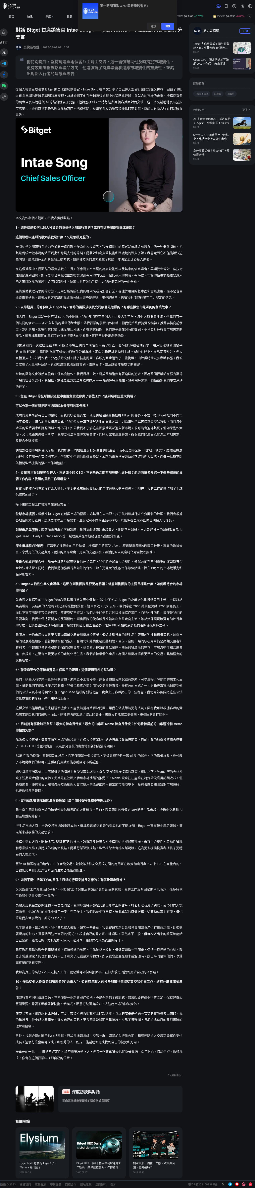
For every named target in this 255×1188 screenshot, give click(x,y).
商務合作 (70, 1184)
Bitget (231, 93)
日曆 (69, 16)
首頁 (11, 16)
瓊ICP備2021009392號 (202, 1184)
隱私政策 (85, 1184)
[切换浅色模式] (242, 6)
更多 (245, 109)
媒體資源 (40, 1184)
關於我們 (25, 1184)
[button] (250, 6)
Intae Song (202, 93)
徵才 (113, 1184)
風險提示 (101, 1184)
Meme (217, 93)
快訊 (30, 16)
